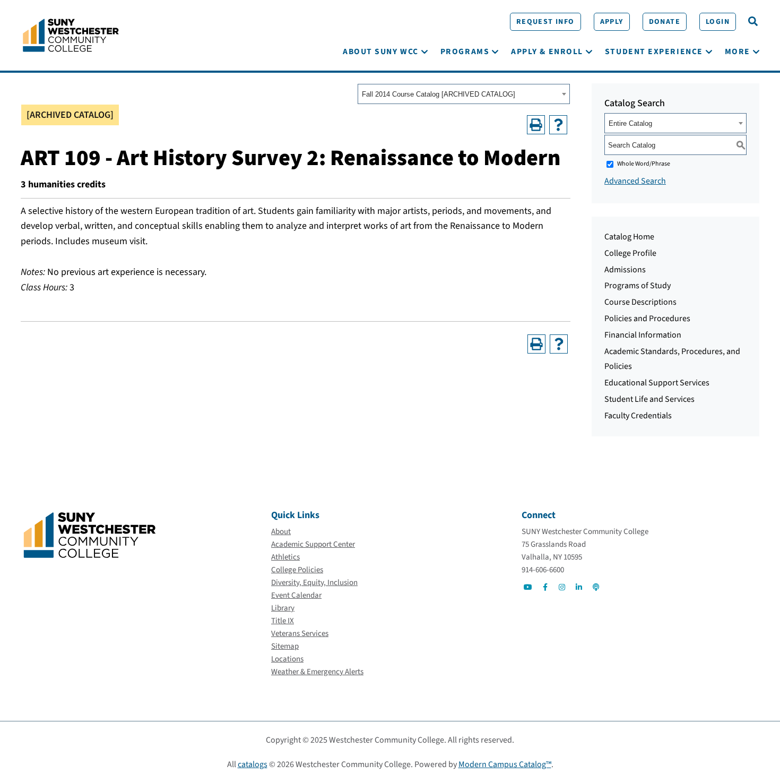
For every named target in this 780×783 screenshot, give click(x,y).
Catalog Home (629, 237)
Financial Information (642, 335)
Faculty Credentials (638, 415)
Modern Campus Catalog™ (504, 764)
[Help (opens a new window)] (558, 124)
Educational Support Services (656, 383)
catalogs (252, 764)
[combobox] (464, 94)
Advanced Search (635, 181)
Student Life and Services (649, 399)
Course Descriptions (640, 302)
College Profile (630, 253)
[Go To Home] (71, 34)
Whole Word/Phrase (643, 163)
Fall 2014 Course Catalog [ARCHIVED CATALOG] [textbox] (438, 94)
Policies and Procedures (647, 318)
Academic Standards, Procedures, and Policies (672, 359)
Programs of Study (637, 285)
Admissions (625, 270)
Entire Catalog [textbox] (630, 123)
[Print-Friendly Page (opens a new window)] (536, 124)
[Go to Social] (528, 587)
